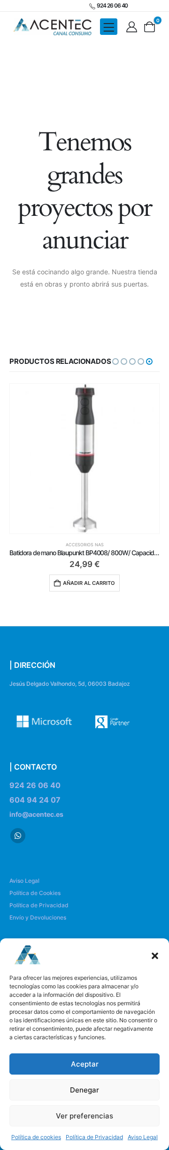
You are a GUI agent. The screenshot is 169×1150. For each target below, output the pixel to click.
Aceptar (85, 1064)
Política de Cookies (35, 892)
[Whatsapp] (17, 835)
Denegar (84, 1089)
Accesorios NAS (85, 544)
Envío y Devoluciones (37, 917)
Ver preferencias (84, 1115)
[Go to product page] (84, 459)
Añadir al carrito (89, 583)
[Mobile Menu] (108, 26)
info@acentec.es (36, 814)
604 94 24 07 (35, 800)
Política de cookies (36, 1137)
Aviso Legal (143, 1137)
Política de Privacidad (94, 1137)
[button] (155, 955)
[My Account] (131, 27)
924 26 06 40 (35, 785)
